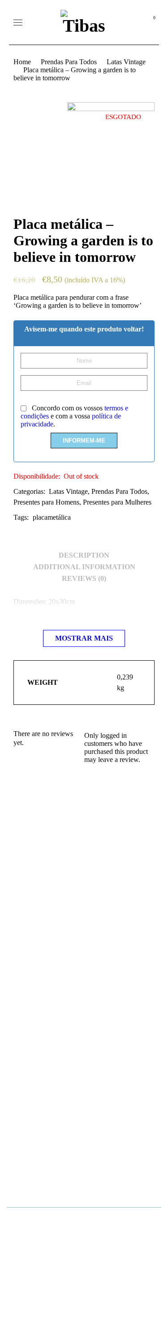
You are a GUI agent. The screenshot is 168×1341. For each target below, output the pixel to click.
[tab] (84, 555)
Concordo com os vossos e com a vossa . (74, 416)
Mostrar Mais (84, 638)
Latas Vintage (126, 62)
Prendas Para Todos (69, 62)
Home (22, 62)
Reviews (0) (84, 578)
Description (84, 555)
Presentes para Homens (46, 502)
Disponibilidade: (36, 476)
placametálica (52, 517)
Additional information (84, 567)
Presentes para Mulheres (117, 502)
